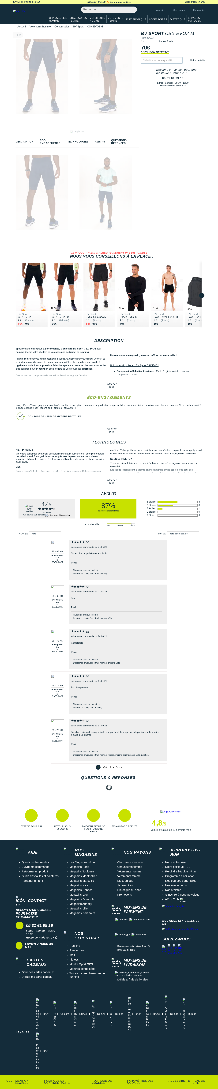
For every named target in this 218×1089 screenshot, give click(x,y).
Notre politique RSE (177, 866)
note (34, 533)
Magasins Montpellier (83, 876)
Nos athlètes (173, 890)
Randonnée (76, 950)
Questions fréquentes (35, 862)
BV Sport (78, 26)
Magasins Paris (79, 866)
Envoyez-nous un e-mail (41, 945)
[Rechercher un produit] (133, 10)
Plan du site (199, 1081)
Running (74, 945)
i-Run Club (172, 899)
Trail (72, 955)
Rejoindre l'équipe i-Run (180, 871)
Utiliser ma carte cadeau (37, 976)
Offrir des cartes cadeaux (38, 972)
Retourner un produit (35, 871)
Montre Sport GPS (81, 964)
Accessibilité (179, 1080)
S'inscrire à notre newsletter (182, 894)
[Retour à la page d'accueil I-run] (28, 15)
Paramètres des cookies (140, 1081)
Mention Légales (22, 1081)
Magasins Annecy (80, 903)
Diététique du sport (129, 890)
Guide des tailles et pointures (40, 876)
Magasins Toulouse (81, 871)
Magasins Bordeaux (82, 913)
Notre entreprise (175, 862)
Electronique (125, 880)
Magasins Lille (78, 908)
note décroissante (179, 533)
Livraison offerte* (155, 52)
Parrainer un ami (32, 880)
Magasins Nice (78, 885)
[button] (31, 821)
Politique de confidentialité (57, 1081)
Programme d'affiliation (179, 876)
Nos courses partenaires (180, 880)
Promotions (124, 894)
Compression (62, 26)
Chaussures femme (129, 866)
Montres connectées (82, 968)
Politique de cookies (102, 1081)
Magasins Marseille (81, 880)
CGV (9, 1080)
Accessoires (125, 885)
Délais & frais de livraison (133, 979)
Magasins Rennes (80, 890)
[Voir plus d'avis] (108, 767)
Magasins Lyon (79, 894)
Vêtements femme (129, 876)
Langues (23, 1032)
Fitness (74, 959)
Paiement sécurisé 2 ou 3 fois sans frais (133, 948)
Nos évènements (176, 885)
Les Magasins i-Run (82, 862)
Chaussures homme (130, 862)
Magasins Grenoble (81, 899)
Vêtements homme (40, 26)
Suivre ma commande (35, 866)
